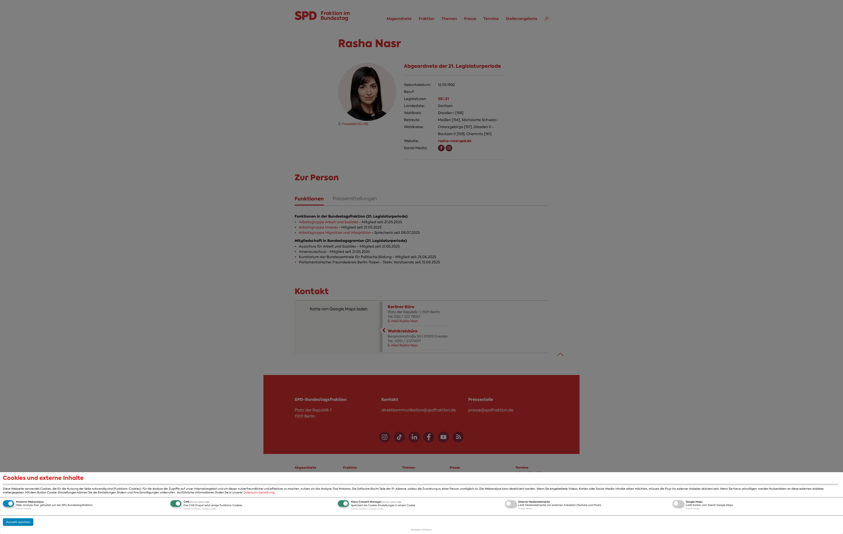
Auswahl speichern (18, 522)
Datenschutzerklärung (258, 492)
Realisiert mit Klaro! (421, 529)
